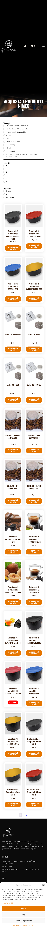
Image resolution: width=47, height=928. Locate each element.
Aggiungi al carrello (13, 248)
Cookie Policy (17, 925)
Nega (23, 915)
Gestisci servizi (8, 903)
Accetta (23, 909)
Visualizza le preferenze (23, 921)
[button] (44, 885)
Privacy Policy (28, 925)
